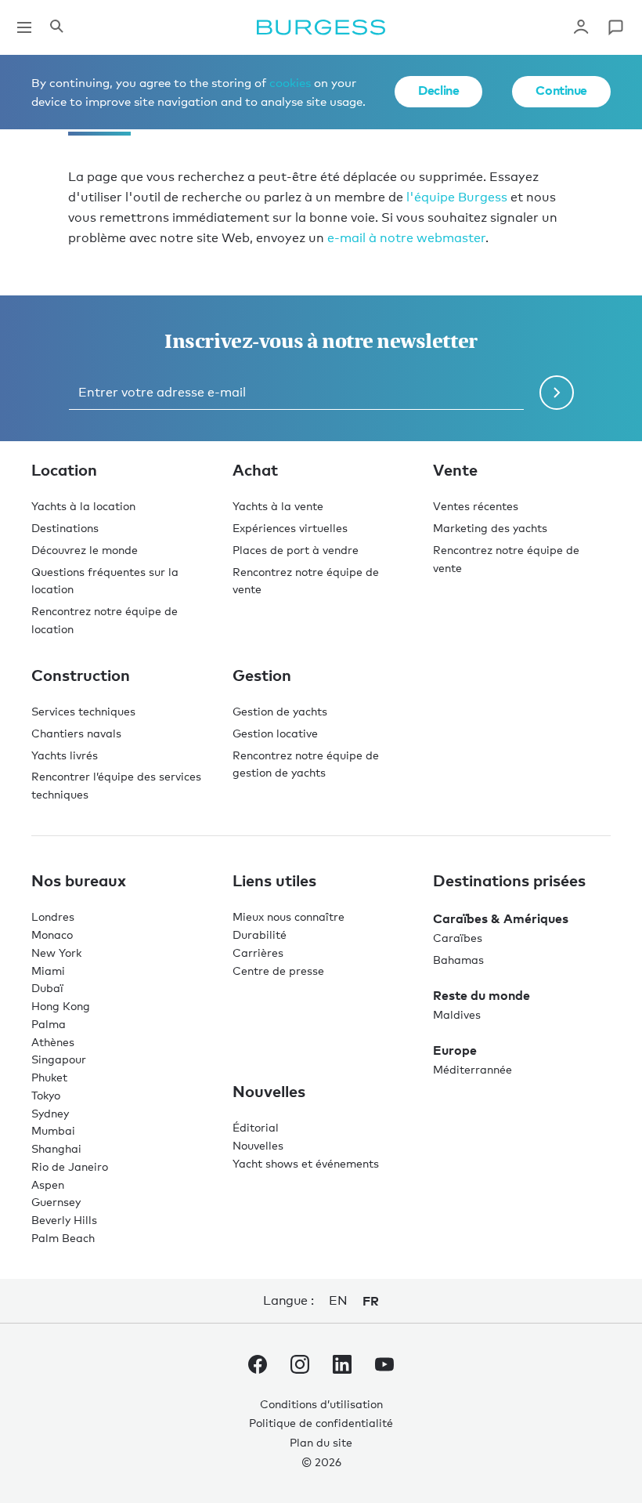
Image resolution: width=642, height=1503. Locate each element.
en (338, 1300)
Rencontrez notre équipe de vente (306, 580)
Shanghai (56, 1148)
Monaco (52, 934)
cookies (290, 82)
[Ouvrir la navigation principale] (24, 27)
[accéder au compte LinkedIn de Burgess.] (342, 1367)
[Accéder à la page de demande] (615, 27)
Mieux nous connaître (288, 916)
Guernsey (56, 1201)
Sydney (50, 1113)
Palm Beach (63, 1237)
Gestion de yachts (280, 711)
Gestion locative (275, 733)
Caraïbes (457, 937)
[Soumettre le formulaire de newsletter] (556, 392)
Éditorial (256, 1127)
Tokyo (45, 1095)
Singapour (58, 1059)
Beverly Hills (64, 1219)
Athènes (52, 1041)
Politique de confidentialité (321, 1422)
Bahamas (458, 959)
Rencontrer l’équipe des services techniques (116, 785)
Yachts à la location (83, 505)
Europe (455, 1050)
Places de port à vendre (296, 549)
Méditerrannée (472, 1069)
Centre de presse (278, 970)
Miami (48, 970)
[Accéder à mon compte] (581, 27)
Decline (438, 90)
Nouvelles (258, 1145)
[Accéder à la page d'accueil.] (321, 27)
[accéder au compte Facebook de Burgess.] (257, 1367)
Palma (48, 1023)
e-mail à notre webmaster (406, 237)
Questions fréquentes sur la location (105, 580)
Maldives (457, 1014)
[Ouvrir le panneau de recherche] (56, 27)
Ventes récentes (475, 505)
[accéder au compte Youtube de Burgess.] (384, 1367)
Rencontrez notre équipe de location (104, 620)
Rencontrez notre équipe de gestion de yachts (306, 764)
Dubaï (47, 987)
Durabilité (260, 934)
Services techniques (83, 711)
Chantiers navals (76, 733)
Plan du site (321, 1442)
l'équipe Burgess (456, 197)
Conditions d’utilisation (321, 1404)
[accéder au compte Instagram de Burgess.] (300, 1367)
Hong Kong (60, 1005)
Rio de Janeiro (69, 1166)
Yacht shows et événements (306, 1163)
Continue (561, 90)
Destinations (65, 527)
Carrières (258, 952)
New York (56, 952)
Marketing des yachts (490, 527)
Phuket (49, 1077)
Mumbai (53, 1130)
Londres (52, 916)
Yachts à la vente (278, 505)
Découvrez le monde (84, 549)
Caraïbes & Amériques (500, 918)
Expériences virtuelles (290, 527)
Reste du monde (481, 995)
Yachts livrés (64, 755)
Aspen (47, 1184)
